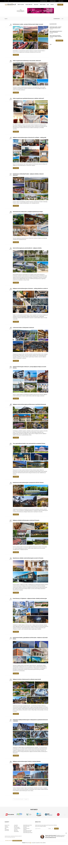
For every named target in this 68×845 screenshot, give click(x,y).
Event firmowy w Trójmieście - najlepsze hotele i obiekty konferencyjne (30, 598)
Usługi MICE (36, 4)
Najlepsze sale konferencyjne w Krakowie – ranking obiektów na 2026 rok (30, 288)
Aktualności (6, 827)
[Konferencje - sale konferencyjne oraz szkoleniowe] (10, 5)
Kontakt (52, 4)
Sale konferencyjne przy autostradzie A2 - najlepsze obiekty (27, 248)
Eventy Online (7, 825)
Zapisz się (56, 828)
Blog (48, 4)
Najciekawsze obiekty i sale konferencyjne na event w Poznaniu (28, 558)
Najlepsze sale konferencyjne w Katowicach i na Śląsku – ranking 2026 (29, 137)
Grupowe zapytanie (17, 828)
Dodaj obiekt (60, 4)
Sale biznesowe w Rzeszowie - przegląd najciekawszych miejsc (28, 211)
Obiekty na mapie (21, 4)
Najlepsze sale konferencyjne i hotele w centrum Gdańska (27, 761)
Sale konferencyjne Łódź (27, 831)
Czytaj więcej (16, 92)
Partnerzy (6, 826)
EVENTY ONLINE (42, 4)
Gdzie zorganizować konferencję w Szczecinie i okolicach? (27, 60)
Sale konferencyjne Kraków (27, 825)
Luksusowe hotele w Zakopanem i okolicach (23, 327)
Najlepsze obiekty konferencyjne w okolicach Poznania (26, 520)
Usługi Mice (16, 825)
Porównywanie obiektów (17, 840)
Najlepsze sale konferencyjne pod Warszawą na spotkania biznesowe (29, 404)
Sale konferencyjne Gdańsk (27, 830)
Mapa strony (16, 830)
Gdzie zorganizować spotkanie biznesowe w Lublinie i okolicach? (28, 98)
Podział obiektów (28, 4)
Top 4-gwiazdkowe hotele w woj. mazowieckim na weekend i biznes (29, 443)
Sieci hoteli (15, 826)
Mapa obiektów (16, 831)
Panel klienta (7, 830)
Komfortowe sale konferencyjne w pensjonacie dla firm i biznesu (28, 482)
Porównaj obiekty (16, 827)
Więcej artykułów (59, 40)
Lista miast (15, 829)
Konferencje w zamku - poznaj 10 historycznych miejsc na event (28, 24)
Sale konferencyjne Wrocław (27, 832)
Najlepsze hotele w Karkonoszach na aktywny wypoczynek (27, 679)
